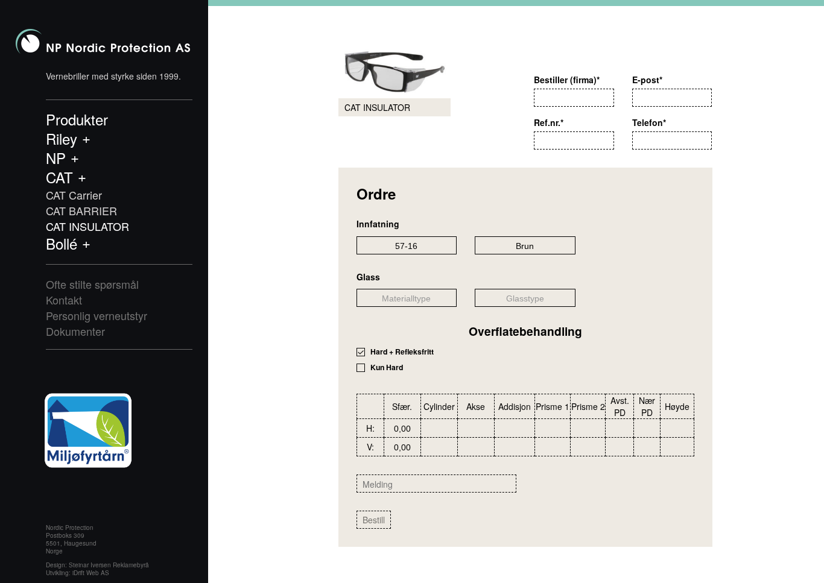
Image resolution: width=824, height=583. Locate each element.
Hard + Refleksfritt (402, 352)
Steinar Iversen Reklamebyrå (109, 565)
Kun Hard (386, 367)
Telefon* (649, 122)
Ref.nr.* (548, 122)
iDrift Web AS (90, 573)
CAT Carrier (74, 195)
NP (56, 158)
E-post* (647, 80)
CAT (59, 177)
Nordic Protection (103, 41)
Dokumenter (75, 331)
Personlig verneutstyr (96, 315)
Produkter (77, 119)
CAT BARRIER (81, 210)
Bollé (61, 243)
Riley (61, 138)
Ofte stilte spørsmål (92, 284)
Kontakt (64, 299)
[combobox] (407, 245)
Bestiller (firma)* (567, 80)
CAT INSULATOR (87, 226)
